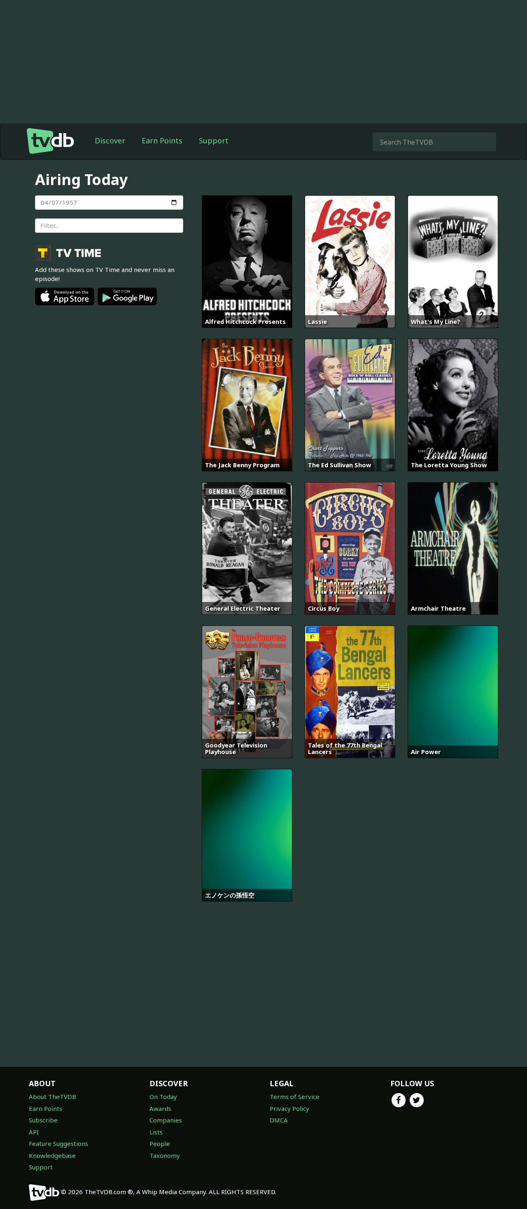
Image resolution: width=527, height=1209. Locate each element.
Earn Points (162, 140)
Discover (110, 140)
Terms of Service (294, 1096)
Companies (165, 1120)
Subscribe (43, 1120)
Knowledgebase (52, 1155)
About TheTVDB (52, 1096)
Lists (156, 1132)
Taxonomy (164, 1155)
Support (214, 140)
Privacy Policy (289, 1108)
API (34, 1132)
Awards (160, 1108)
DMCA (279, 1120)
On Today (163, 1096)
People (159, 1143)
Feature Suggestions (58, 1143)
